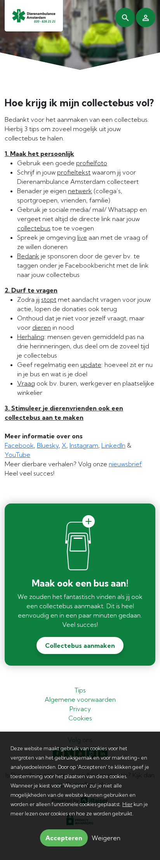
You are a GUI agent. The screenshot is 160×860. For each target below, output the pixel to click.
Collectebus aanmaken (80, 645)
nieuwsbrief (125, 464)
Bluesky (48, 445)
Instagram (84, 445)
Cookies (80, 718)
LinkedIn (113, 445)
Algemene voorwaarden (80, 699)
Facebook (19, 445)
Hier (127, 804)
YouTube (17, 455)
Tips (80, 690)
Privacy (80, 709)
